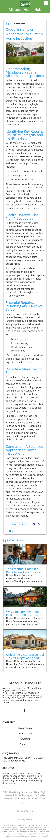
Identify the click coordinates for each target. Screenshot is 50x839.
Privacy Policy (25, 819)
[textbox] (25, 9)
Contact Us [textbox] (25, 744)
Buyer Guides (18, 524)
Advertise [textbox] (25, 739)
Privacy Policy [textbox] (25, 728)
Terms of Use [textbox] (25, 733)
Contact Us (25, 803)
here (45, 837)
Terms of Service (25, 811)
